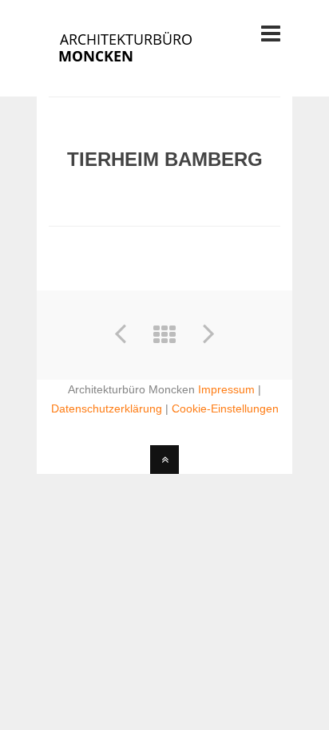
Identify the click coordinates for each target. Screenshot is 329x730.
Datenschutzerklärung (106, 408)
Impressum (226, 389)
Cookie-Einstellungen (225, 408)
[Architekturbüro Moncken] (146, 66)
